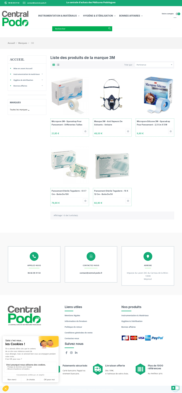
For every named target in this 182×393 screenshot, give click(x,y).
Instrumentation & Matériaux (135, 315)
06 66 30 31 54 (13, 3)
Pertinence (155, 64)
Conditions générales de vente (78, 332)
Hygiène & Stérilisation (131, 321)
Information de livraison (76, 321)
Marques (15, 102)
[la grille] (54, 64)
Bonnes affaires (20, 86)
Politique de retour (73, 327)
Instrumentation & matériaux (26, 74)
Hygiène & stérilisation (23, 80)
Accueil (17, 59)
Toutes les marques (20, 110)
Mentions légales (72, 315)
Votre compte (168, 13)
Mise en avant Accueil (22, 68)
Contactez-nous (72, 338)
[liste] (58, 64)
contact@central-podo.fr (36, 3)
